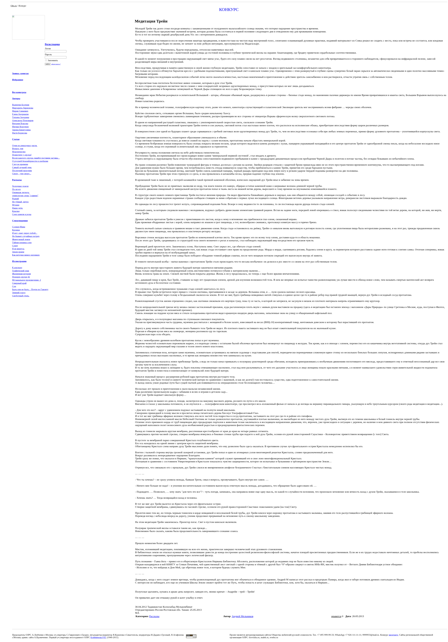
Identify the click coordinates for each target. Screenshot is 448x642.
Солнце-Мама (18, 227)
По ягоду (16, 189)
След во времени (20, 164)
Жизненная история (21, 273)
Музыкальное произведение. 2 (26, 280)
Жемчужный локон (21, 239)
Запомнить (52, 60)
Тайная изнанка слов (22, 242)
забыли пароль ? (56, 64)
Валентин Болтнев (20, 105)
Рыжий (15, 198)
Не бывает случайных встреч (25, 236)
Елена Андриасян (20, 114)
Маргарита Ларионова (22, 108)
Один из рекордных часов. (24, 145)
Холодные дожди (20, 186)
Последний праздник (22, 170)
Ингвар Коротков (20, 126)
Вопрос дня (17, 148)
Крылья (15, 211)
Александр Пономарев (22, 120)
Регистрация (52, 44)
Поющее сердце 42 (21, 277)
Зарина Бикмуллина (21, 130)
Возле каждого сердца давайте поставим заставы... (36, 158)
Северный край (19, 283)
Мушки (15, 205)
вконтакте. (394, 635)
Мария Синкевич (20, 111)
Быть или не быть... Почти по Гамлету (30, 289)
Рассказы (154, 616)
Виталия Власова (20, 123)
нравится (336, 616)
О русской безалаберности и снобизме (30, 161)
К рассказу (17, 267)
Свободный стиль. (20, 296)
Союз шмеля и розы (21, 214)
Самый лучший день (22, 167)
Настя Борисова (19, 133)
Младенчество (19, 151)
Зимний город (18, 292)
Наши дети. (17, 208)
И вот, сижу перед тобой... (24, 233)
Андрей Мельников (242, 616)
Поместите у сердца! (22, 155)
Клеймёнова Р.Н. (98, 637)
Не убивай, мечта (20, 202)
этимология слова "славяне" (25, 195)
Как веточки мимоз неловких (26, 255)
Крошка (16, 230)
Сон (14, 286)
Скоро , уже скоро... (21, 173)
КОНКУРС (229, 9)
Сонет (15, 245)
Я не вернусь (18, 248)
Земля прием (18, 252)
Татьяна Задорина (20, 117)
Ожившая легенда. (21, 192)
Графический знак (20, 270)
